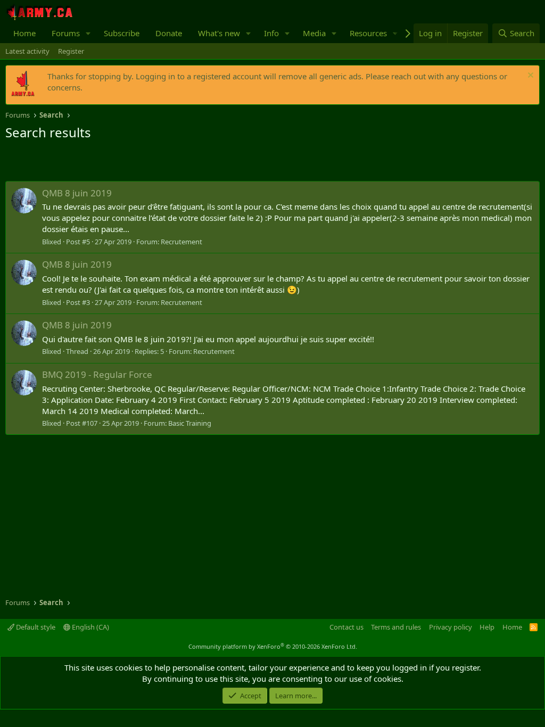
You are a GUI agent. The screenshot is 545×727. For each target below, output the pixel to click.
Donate (168, 33)
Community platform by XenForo (272, 646)
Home (24, 33)
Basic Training (189, 423)
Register (71, 51)
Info (271, 33)
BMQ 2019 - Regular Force (97, 374)
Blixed (51, 241)
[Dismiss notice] (529, 76)
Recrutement (181, 241)
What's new (219, 33)
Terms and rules (396, 627)
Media (314, 33)
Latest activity (27, 51)
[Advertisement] (129, 162)
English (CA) (89, 627)
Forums (66, 33)
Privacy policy (450, 627)
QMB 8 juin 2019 (77, 193)
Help (487, 627)
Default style (34, 627)
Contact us (346, 627)
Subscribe (121, 33)
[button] (88, 33)
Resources (368, 33)
